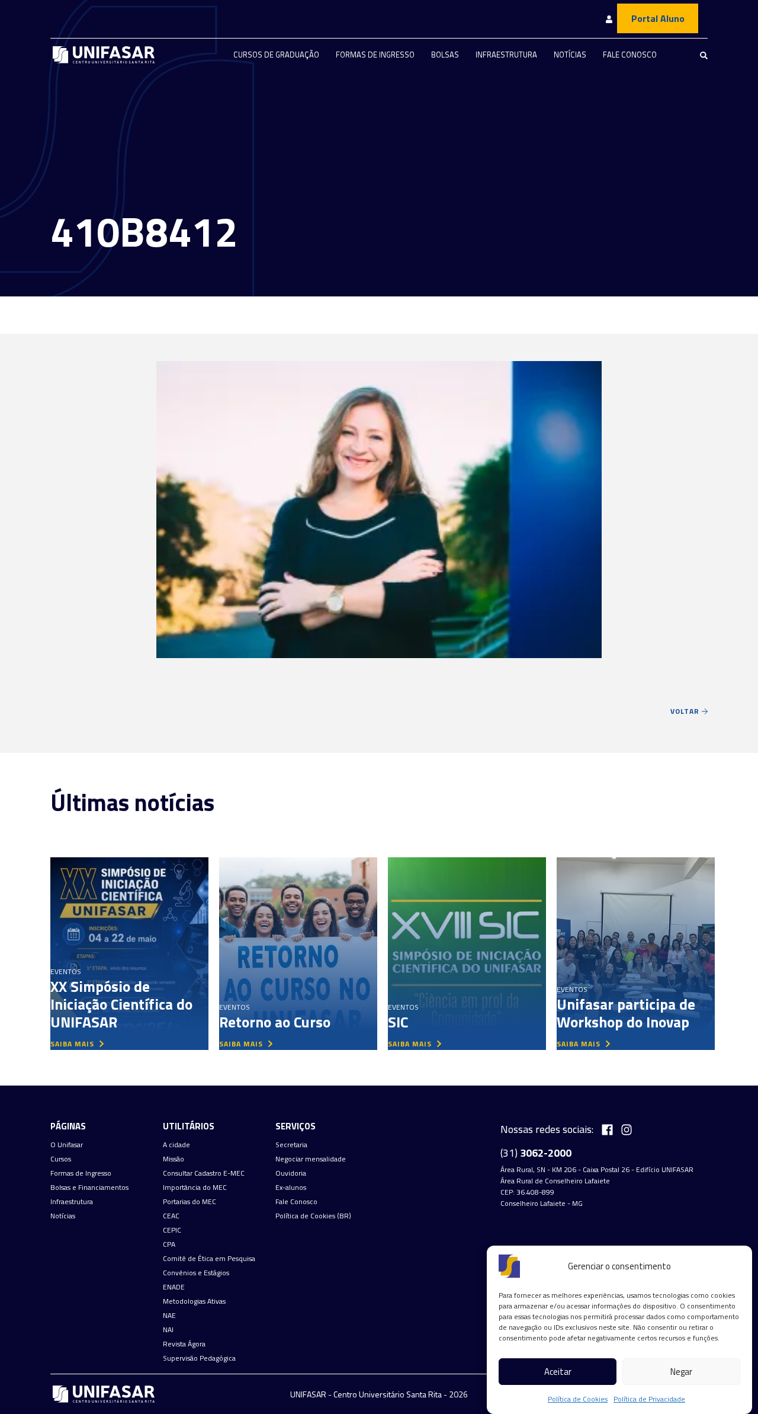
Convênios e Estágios (196, 1273)
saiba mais (73, 1043)
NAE (169, 1315)
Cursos (60, 1159)
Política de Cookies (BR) (313, 1216)
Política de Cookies (578, 1399)
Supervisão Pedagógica (199, 1358)
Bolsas (445, 54)
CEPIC (172, 1230)
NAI (168, 1329)
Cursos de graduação (276, 54)
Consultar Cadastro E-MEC (204, 1173)
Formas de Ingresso (375, 54)
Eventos (65, 971)
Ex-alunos (290, 1187)
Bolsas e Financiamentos (89, 1187)
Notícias (570, 54)
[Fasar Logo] (103, 54)
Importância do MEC (195, 1187)
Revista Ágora (184, 1344)
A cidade (176, 1145)
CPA (169, 1244)
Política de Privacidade (649, 1399)
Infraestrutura (506, 54)
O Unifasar (66, 1145)
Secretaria (291, 1145)
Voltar (686, 711)
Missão (173, 1159)
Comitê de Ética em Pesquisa (209, 1258)
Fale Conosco (630, 54)
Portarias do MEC (189, 1201)
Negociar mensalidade (310, 1159)
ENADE (174, 1287)
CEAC (171, 1216)
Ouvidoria (290, 1173)
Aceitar (557, 1371)
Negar (681, 1371)
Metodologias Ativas (194, 1301)
